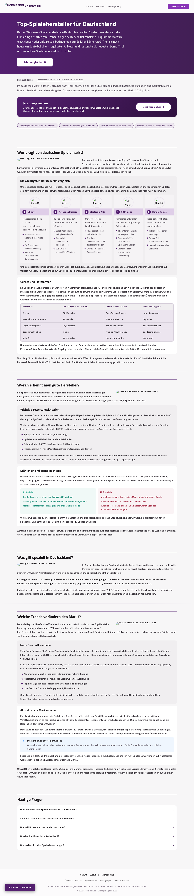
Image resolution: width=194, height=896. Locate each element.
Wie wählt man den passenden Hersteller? (42, 827)
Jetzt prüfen (177, 6)
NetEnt (89, 6)
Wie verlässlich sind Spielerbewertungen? (42, 845)
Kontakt (78, 880)
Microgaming (114, 6)
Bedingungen (105, 880)
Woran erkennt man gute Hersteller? (78, 125)
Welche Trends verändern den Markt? (154, 125)
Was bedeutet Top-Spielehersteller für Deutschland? (48, 809)
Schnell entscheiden (18, 887)
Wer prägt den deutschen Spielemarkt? (37, 125)
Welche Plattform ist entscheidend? (39, 836)
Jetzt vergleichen (33, 62)
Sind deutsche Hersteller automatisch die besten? (47, 818)
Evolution (100, 6)
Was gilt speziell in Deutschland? (116, 125)
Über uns (69, 880)
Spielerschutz (91, 880)
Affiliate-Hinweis (121, 880)
